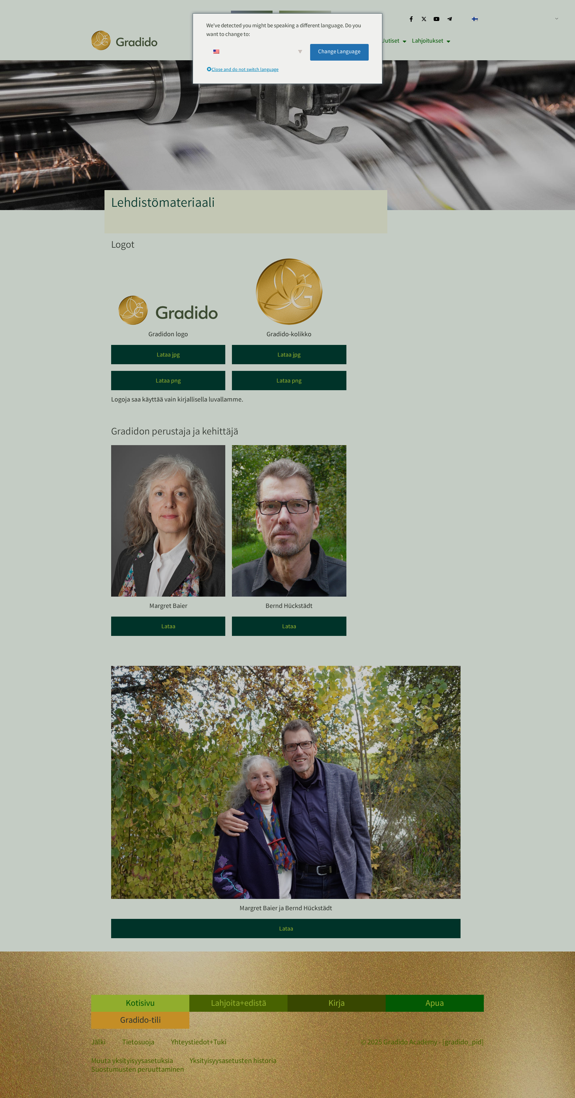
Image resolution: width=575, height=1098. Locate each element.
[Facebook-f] (411, 19)
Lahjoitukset (427, 41)
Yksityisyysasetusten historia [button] (233, 1061)
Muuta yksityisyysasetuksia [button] (132, 1061)
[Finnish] (512, 19)
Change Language (339, 52)
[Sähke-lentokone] (449, 19)
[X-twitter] (424, 19)
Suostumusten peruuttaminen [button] (137, 1070)
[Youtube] (436, 19)
